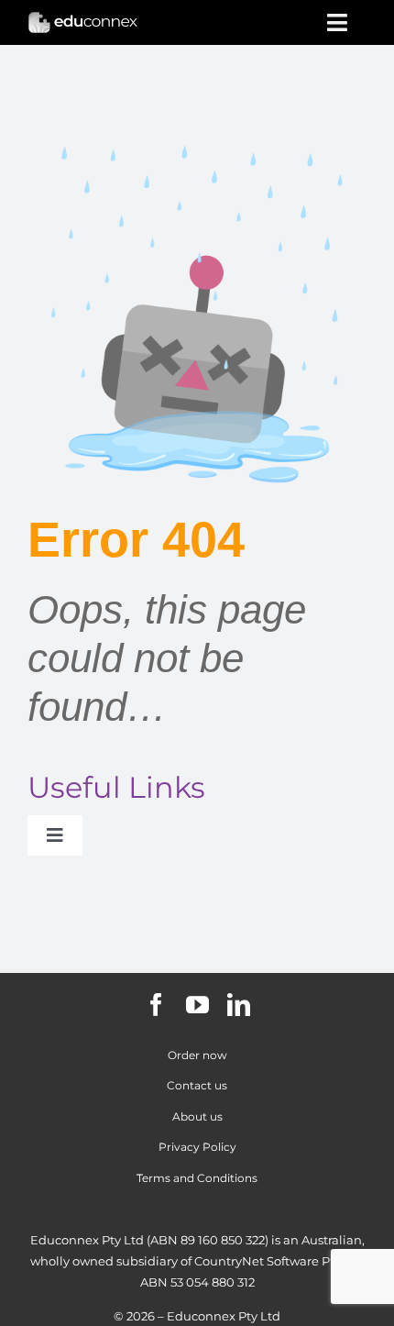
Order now (197, 1055)
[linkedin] (238, 1004)
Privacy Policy (197, 1147)
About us (197, 1116)
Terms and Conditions (197, 1178)
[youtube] (197, 1004)
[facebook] (156, 1004)
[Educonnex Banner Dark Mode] (82, 18)
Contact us (197, 1085)
